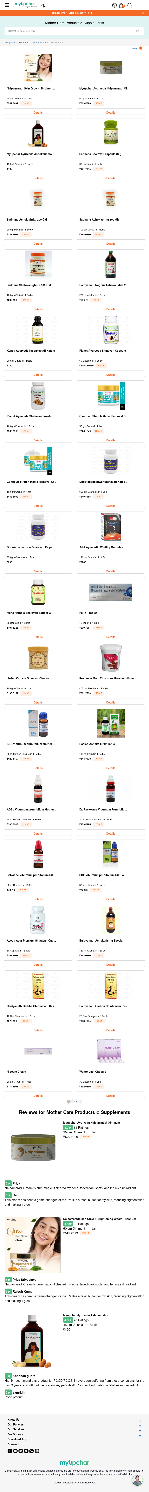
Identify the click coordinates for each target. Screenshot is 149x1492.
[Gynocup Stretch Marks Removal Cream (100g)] (38, 461)
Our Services (16, 1429)
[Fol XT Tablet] (111, 592)
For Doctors (15, 1434)
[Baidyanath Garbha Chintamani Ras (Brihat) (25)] (111, 986)
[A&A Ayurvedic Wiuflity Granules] (111, 527)
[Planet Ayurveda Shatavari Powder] (38, 396)
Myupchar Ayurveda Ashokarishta (85, 1315)
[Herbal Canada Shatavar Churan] (38, 658)
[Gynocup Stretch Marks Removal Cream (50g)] (111, 396)
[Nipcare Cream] (38, 1051)
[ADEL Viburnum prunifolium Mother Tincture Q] (38, 789)
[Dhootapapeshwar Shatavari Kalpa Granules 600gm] (111, 461)
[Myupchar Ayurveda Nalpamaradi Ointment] (111, 68)
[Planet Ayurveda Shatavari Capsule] (111, 330)
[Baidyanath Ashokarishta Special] (111, 920)
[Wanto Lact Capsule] (111, 1051)
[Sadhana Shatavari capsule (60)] (111, 133)
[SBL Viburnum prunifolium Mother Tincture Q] (38, 723)
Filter (135, 48)
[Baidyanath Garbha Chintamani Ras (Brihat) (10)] (38, 986)
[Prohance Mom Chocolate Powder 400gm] (111, 658)
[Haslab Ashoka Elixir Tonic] (111, 723)
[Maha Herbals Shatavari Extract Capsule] (38, 592)
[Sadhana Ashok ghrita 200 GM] (38, 199)
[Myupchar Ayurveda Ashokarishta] (38, 133)
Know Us (13, 1419)
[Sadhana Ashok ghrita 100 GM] (111, 199)
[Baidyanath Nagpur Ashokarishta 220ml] (111, 265)
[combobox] (74, 31)
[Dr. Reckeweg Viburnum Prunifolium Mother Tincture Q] (111, 789)
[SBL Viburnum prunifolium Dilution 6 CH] (111, 854)
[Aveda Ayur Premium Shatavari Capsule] (38, 920)
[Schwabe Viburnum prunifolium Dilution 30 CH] (38, 854)
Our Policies (16, 1424)
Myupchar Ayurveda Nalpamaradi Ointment (91, 1122)
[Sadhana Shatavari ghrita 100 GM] (38, 265)
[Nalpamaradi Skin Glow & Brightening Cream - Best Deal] (38, 68)
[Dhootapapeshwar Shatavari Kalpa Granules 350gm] (38, 527)
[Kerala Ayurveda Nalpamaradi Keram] (38, 330)
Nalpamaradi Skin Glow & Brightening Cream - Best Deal (100, 1219)
